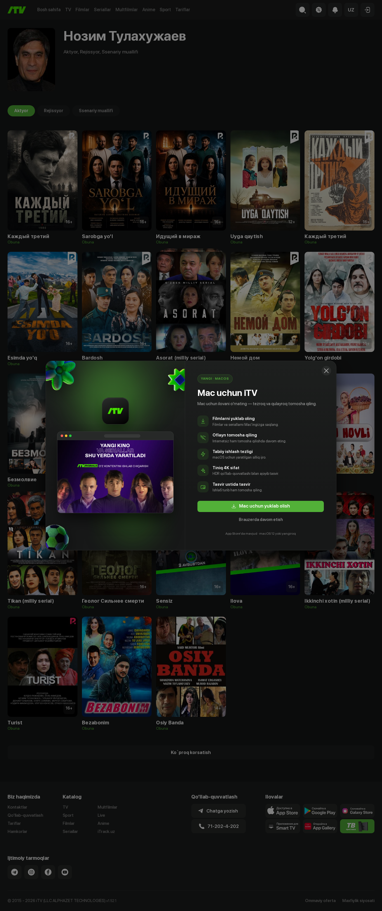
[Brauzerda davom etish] (326, 370)
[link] (260, 506)
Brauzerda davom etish (261, 519)
